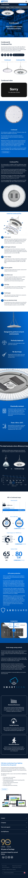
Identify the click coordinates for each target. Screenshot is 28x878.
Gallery (12, 7)
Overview (2, 7)
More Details (4, 789)
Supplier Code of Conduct (16, 867)
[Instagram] (9, 857)
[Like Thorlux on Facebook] (6, 857)
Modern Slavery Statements (17, 865)
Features (7, 7)
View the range (23, 4)
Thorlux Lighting (13, 869)
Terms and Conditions (5, 867)
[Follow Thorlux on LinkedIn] (3, 857)
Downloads (17, 7)
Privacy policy (4, 865)
